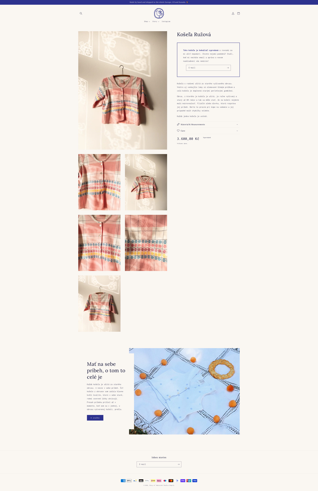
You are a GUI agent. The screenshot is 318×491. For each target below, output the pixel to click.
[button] (81, 13)
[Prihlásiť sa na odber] (228, 68)
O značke (95, 418)
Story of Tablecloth (156, 485)
